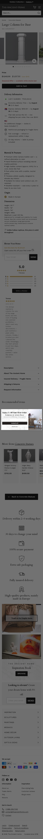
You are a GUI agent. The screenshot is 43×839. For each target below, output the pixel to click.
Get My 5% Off (14, 423)
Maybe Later (15, 426)
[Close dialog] (41, 410)
